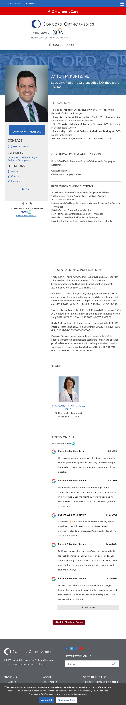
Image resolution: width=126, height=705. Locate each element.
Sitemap (41, 664)
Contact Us (50, 682)
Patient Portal (30, 4)
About (47, 677)
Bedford (15, 171)
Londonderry (18, 180)
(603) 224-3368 (19, 146)
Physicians (10, 677)
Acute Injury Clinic (94, 677)
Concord (15, 176)
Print (28, 189)
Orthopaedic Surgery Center (100, 682)
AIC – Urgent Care (63, 11)
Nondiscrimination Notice (24, 664)
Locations (10, 682)
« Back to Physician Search (68, 622)
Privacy (7, 664)
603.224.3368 (63, 45)
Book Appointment (13, 4)
